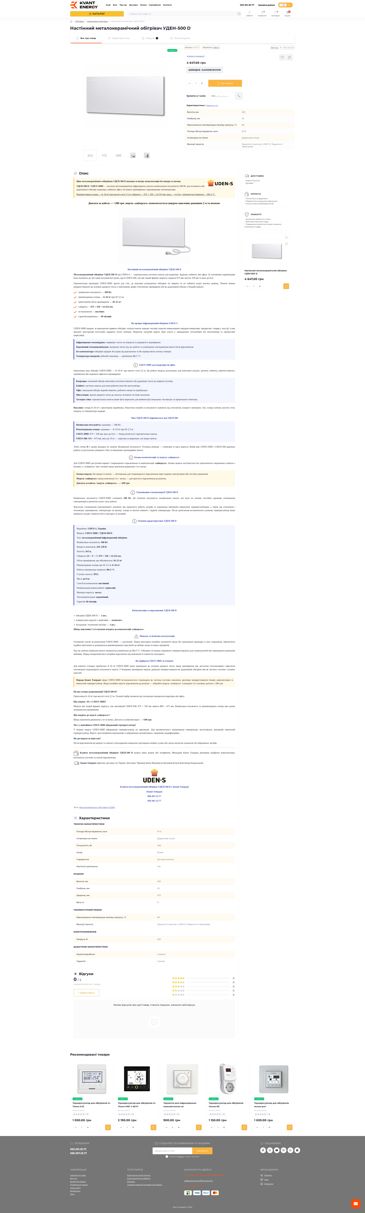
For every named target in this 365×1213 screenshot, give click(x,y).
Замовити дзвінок (266, 5)
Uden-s (216, 47)
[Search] (239, 14)
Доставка (133, 5)
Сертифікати (155, 5)
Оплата (143, 5)
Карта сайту (75, 1188)
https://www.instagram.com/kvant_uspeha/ (270, 1150)
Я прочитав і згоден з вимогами (184, 1157)
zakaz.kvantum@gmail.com (198, 1180)
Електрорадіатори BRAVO (138, 1178)
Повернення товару (79, 1185)
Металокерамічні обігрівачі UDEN (97, 807)
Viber (266, 1179)
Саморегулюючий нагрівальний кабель (144, 1185)
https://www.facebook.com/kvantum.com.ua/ (263, 1150)
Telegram (268, 1175)
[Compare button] (289, 57)
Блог (115, 5)
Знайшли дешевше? (196, 56)
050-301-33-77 (78, 1149)
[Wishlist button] (282, 57)
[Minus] (189, 83)
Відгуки (73, 1178)
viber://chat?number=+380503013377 (283, 1150)
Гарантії (256, 214)
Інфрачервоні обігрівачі (97, 21)
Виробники (75, 1191)
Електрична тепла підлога (139, 1175)
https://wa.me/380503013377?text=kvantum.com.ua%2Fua (290, 1150)
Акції (108, 5)
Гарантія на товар (78, 1175)
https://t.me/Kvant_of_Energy (297, 1150)
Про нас (123, 5)
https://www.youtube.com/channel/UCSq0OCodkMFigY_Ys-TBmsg (277, 1150)
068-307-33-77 (78, 1153)
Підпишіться (202, 1151)
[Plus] (202, 83)
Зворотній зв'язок (78, 1181)
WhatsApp (268, 1184)
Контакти (167, 5)
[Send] (239, 96)
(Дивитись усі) (211, 105)
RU (289, 5)
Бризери (131, 1181)
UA (283, 5)
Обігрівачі (79, 21)
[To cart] (286, 286)
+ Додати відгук (86, 992)
